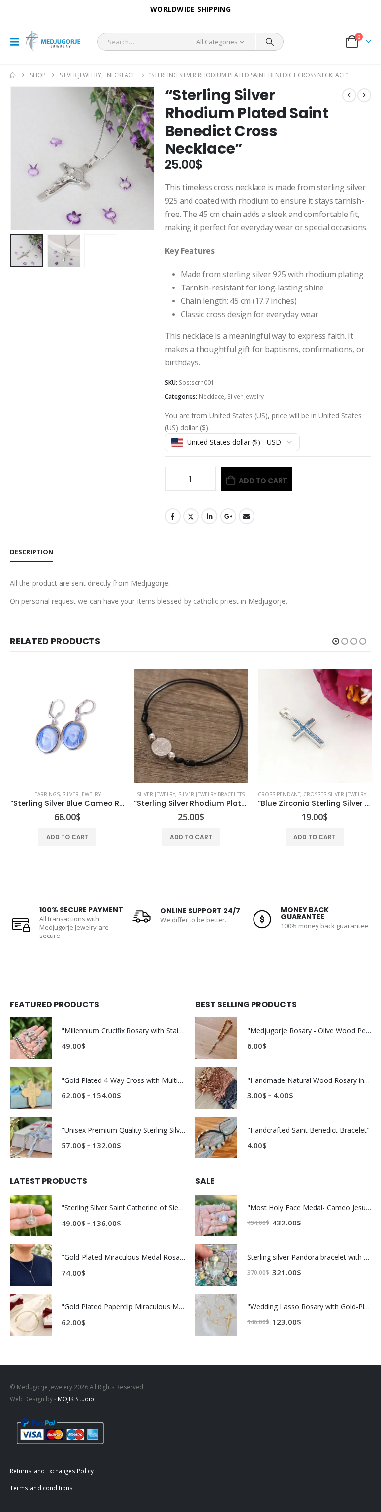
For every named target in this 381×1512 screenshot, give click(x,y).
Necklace (211, 396)
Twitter (191, 516)
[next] (364, 95)
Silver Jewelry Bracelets (211, 794)
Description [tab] (31, 551)
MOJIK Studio (76, 1399)
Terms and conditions (41, 1488)
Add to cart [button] (67, 837)
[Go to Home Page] (13, 75)
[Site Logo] (53, 42)
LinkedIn (209, 516)
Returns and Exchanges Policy (52, 1471)
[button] (18, 41)
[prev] (349, 95)
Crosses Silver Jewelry (334, 794)
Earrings (47, 794)
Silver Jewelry (245, 396)
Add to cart (263, 481)
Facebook (173, 516)
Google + (228, 516)
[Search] (270, 41)
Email (246, 516)
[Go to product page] (67, 726)
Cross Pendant (279, 794)
